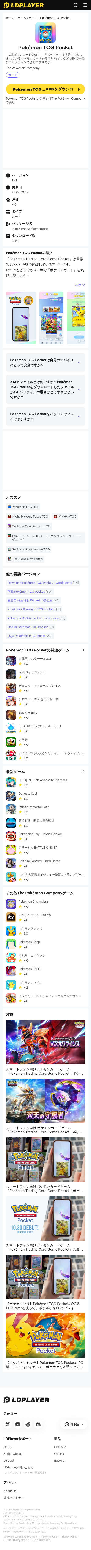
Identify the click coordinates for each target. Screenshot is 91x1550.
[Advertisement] (45, 138)
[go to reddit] (28, 1424)
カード (33, 18)
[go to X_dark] (7, 1424)
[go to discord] (38, 1424)
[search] (75, 5)
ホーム (10, 18)
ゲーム (21, 18)
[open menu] (85, 5)
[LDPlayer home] (23, 5)
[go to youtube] (18, 1424)
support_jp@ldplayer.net (15, 1531)
